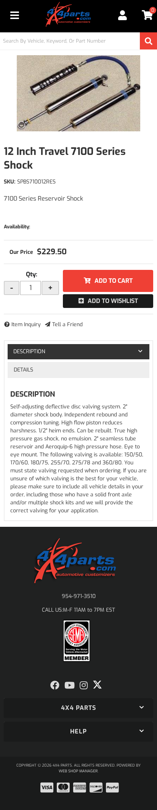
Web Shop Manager (78, 771)
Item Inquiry (26, 324)
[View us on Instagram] (84, 685)
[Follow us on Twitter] (97, 684)
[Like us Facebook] (54, 685)
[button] (78, 40)
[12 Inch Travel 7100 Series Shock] (78, 93)
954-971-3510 (79, 596)
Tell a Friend (67, 324)
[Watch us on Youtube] (69, 685)
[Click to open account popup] (122, 15)
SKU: (9, 181)
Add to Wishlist (113, 301)
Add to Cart (114, 281)
